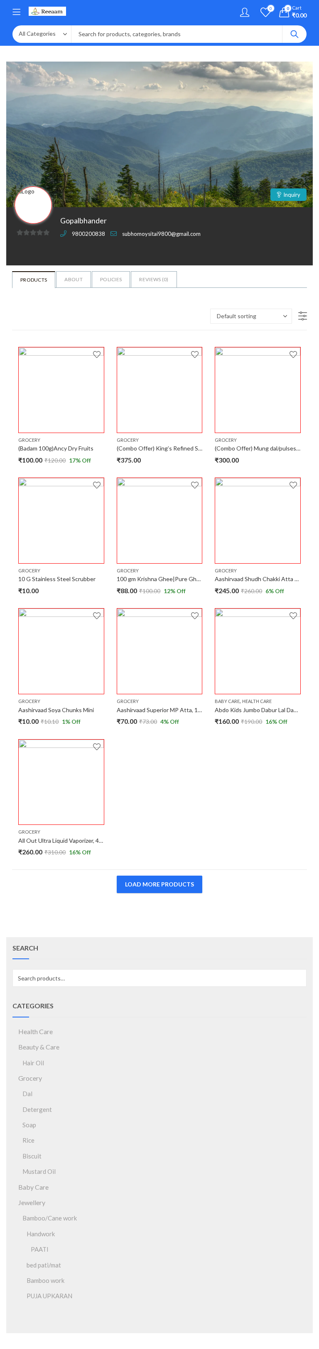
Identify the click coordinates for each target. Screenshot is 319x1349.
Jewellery (31, 1202)
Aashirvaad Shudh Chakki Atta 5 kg (260, 578)
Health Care (257, 701)
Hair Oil (33, 1063)
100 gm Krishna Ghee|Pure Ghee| (161, 578)
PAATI (40, 1249)
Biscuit (32, 1156)
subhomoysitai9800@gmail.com (161, 233)
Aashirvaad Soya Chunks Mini (56, 709)
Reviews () (153, 279)
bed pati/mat (44, 1265)
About (73, 279)
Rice (28, 1140)
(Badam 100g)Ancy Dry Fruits (55, 448)
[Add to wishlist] (96, 354)
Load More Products (159, 884)
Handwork (41, 1234)
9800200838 (88, 233)
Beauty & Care (38, 1047)
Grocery (29, 440)
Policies (111, 279)
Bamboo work (45, 1280)
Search (294, 34)
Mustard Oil (39, 1171)
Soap (29, 1125)
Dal (27, 1093)
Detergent (37, 1109)
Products (33, 280)
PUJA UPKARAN (49, 1295)
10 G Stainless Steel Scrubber (57, 578)
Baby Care (227, 701)
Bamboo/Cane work (49, 1218)
